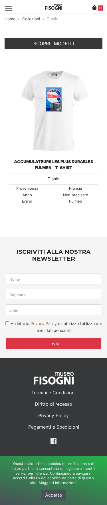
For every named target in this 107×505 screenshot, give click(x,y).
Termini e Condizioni (53, 392)
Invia (53, 343)
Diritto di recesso (53, 404)
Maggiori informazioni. (58, 483)
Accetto (53, 495)
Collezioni (31, 18)
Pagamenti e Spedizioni (53, 427)
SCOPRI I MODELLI (53, 43)
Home (10, 18)
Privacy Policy (44, 323)
